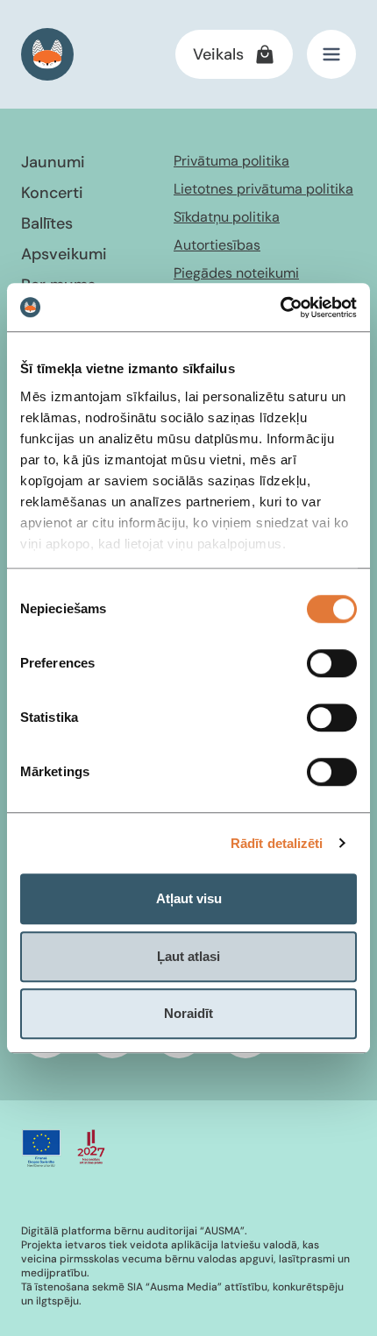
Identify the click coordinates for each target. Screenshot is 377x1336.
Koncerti (52, 192)
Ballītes (47, 223)
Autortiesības (217, 245)
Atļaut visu (189, 898)
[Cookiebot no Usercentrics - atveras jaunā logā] (280, 307)
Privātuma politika (231, 161)
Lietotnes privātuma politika (263, 189)
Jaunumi (53, 162)
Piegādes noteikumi (236, 273)
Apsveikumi (64, 254)
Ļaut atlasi (188, 956)
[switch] (332, 663)
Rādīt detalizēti (277, 843)
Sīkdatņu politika (227, 217)
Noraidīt (188, 1013)
